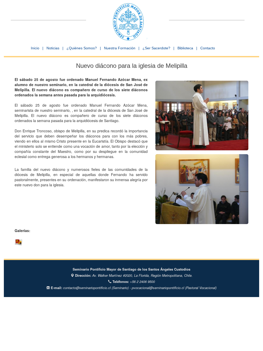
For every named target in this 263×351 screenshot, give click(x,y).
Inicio (35, 48)
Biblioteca (185, 48)
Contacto (207, 48)
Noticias (52, 48)
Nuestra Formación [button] (119, 48)
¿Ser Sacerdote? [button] (156, 48)
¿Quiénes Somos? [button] (82, 48)
